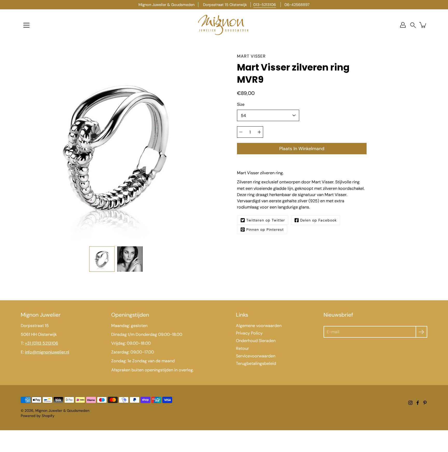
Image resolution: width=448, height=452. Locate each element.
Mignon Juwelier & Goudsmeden (62, 410)
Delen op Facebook (318, 220)
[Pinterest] (425, 403)
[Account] (403, 25)
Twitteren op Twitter (265, 220)
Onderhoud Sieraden (256, 340)
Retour (242, 348)
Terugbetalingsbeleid (256, 363)
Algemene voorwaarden (259, 325)
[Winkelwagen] (423, 25)
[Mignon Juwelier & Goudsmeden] (224, 25)
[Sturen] (421, 332)
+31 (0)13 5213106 (41, 343)
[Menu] (26, 25)
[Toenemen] (259, 132)
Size (240, 104)
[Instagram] (410, 403)
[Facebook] (417, 403)
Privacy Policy (249, 333)
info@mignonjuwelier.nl (47, 352)
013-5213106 (264, 4)
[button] (413, 25)
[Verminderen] (241, 132)
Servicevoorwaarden (255, 356)
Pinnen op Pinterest (265, 229)
